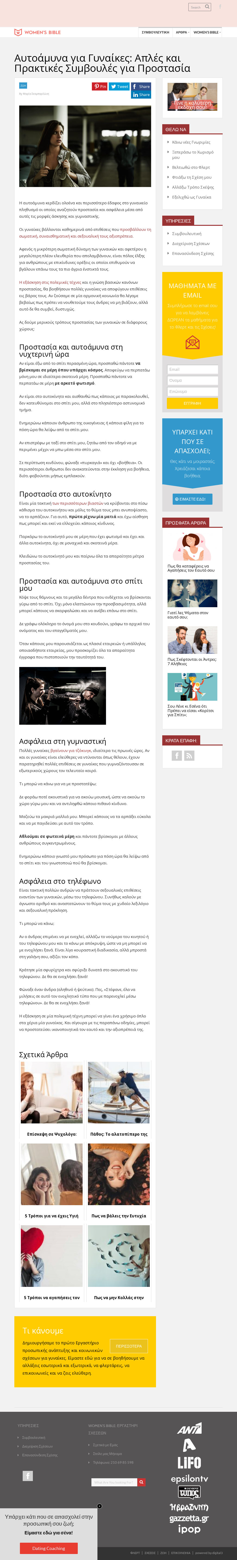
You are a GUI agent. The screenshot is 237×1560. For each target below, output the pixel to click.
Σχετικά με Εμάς (105, 1445)
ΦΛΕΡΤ (135, 1553)
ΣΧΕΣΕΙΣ (150, 1553)
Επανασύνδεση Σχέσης (193, 253)
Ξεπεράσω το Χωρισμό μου (193, 154)
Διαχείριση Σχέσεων (191, 243)
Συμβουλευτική (186, 233)
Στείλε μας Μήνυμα (107, 1453)
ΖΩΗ (23, 85)
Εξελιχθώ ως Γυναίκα (191, 197)
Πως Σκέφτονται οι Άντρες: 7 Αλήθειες (192, 661)
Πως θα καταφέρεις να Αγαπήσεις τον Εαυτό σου (191, 568)
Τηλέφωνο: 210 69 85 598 (113, 1462)
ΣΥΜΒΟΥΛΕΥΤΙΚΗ (155, 32)
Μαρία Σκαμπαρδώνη (36, 93)
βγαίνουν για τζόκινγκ (70, 750)
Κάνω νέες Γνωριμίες (191, 142)
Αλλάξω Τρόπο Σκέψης (193, 187)
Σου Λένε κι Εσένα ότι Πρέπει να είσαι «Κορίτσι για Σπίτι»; (191, 710)
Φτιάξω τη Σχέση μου (192, 177)
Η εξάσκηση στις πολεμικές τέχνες (50, 282)
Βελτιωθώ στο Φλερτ (191, 167)
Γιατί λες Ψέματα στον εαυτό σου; (188, 615)
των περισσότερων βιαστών (77, 503)
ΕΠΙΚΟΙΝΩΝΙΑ (180, 1553)
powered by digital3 (209, 1553)
